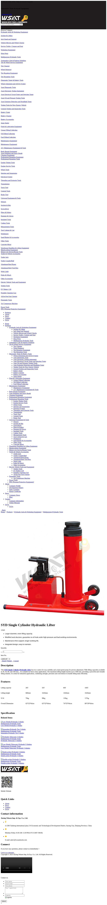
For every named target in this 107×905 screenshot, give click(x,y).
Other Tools (17, 442)
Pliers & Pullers (18, 427)
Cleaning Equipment (16, 395)
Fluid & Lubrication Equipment (19, 378)
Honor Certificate (15, 491)
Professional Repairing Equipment (20, 397)
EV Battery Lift (18, 471)
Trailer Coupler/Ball (20, 456)
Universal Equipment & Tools (19, 420)
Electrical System (19, 408)
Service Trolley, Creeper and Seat (24, 335)
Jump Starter (17, 376)
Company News (14, 495)
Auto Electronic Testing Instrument (24, 359)
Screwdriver (17, 425)
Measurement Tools (19, 435)
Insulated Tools (18, 431)
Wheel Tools (17, 405)
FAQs (7, 320)
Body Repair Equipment (17, 391)
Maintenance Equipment (17, 386)
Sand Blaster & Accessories (22, 440)
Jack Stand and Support (21, 331)
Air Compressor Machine (21, 478)
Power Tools (13, 480)
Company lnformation (16, 501)
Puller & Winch (18, 463)
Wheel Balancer (18, 348)
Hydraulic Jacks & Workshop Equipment (22, 327)
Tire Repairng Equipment (21, 350)
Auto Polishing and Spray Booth (20, 393)
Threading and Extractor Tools (23, 410)
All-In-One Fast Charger (21, 474)
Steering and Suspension (21, 407)
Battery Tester (18, 371)
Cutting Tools (17, 433)
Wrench (15, 422)
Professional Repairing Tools (18, 399)
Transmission (17, 412)
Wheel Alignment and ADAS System (25, 356)
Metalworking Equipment (17, 448)
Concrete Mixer (18, 444)
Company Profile (14, 486)
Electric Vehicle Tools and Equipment (21, 467)
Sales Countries (14, 489)
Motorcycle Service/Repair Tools (20, 450)
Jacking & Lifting (19, 329)
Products (8, 312)
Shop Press (17, 339)
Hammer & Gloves (19, 429)
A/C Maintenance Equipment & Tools (25, 390)
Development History (16, 488)
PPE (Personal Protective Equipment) (21, 482)
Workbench (17, 439)
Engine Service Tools (20, 403)
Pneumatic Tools (14, 476)
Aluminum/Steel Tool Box (22, 459)
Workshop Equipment (20, 337)
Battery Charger (18, 373)
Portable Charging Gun (21, 472)
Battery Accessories (19, 374)
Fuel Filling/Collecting (20, 384)
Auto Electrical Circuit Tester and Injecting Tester (29, 361)
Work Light (17, 461)
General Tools (18, 416)
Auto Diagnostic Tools (20, 358)
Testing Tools (17, 469)
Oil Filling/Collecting (20, 382)
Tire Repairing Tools (20, 352)
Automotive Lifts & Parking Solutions (21, 342)
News (7, 316)
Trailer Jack (17, 454)
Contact (7, 318)
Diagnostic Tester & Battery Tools (20, 354)
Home (7, 324)
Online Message (14, 503)
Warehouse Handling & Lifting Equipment (23, 446)
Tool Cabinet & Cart (20, 437)
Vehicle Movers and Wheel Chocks (25, 333)
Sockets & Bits (18, 423)
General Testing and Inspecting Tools (25, 369)
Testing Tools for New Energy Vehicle (26, 367)
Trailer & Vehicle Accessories (19, 452)
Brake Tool (17, 418)
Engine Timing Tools (20, 401)
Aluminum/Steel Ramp (21, 457)
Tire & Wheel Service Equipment (20, 344)
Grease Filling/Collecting (21, 380)
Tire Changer (17, 346)
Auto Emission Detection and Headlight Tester (28, 365)
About (7, 314)
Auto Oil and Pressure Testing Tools (25, 363)
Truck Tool (17, 414)
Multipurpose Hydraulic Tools (23, 341)
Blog (10, 497)
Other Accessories (19, 465)
